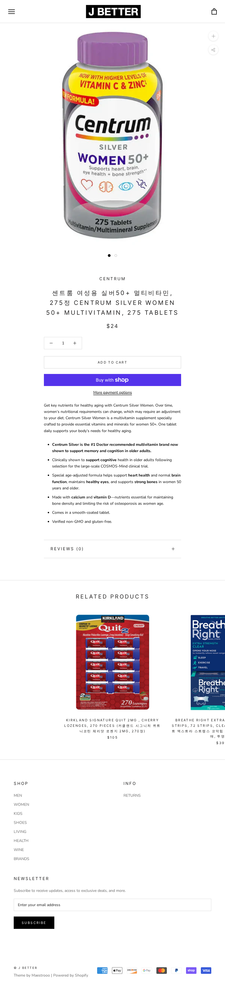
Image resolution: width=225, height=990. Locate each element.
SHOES (20, 822)
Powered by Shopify (70, 975)
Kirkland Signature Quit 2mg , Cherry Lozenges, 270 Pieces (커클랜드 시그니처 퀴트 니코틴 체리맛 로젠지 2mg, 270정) (112, 725)
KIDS (18, 813)
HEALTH (21, 840)
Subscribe (34, 923)
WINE (19, 849)
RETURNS (132, 795)
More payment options (112, 392)
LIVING (20, 831)
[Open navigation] (11, 11)
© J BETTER (25, 968)
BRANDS (21, 858)
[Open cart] (214, 11)
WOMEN (21, 804)
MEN (18, 795)
